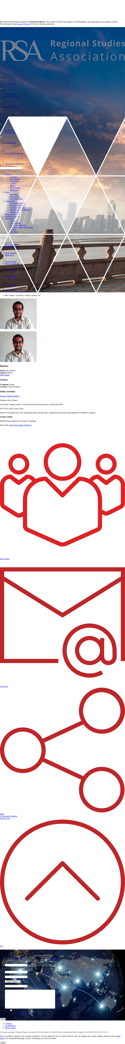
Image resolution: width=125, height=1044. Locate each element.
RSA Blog (14, 194)
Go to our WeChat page (14, 153)
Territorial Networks (17, 203)
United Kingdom (12, 396)
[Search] (24, 168)
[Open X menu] (1, 111)
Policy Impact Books (18, 225)
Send (3, 1019)
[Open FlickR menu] (18, 238)
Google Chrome (23, 24)
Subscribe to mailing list (14, 164)
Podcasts (13, 234)
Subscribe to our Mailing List (16, 291)
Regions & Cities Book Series (21, 227)
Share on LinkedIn (12, 96)
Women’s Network (17, 208)
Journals (13, 221)
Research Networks (17, 205)
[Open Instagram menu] (15, 238)
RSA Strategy (15, 179)
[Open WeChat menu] (1, 147)
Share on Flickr (11, 278)
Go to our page (10, 84)
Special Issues (15, 223)
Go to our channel (12, 107)
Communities (10, 201)
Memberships (15, 188)
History (13, 186)
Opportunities (15, 212)
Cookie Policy (10, 1026)
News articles (15, 197)
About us (8, 175)
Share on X (9, 120)
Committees (14, 181)
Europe (3, 396)
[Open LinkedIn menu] (1, 88)
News (7, 192)
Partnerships (14, 190)
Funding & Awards (12, 216)
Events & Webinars (12, 214)
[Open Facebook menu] (1, 124)
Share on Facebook (12, 132)
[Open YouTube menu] (1, 101)
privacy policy (22, 1013)
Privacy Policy (10, 1028)
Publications (9, 218)
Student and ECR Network (20, 210)
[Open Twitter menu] (10, 238)
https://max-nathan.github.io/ (20, 425)
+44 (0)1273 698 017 (16, 959)
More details (5, 375)
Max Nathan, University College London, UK (23, 295)
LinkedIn (13, 816)
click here (53, 959)
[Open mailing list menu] (23, 238)
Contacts (13, 183)
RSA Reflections (16, 199)
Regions (13, 229)
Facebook (6, 816)
